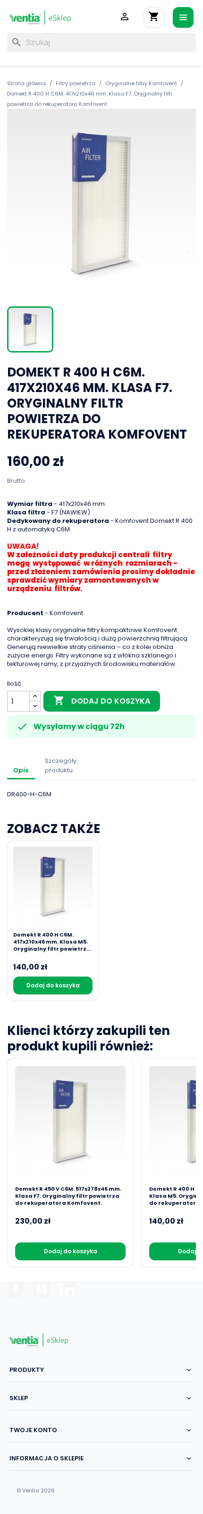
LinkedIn (67, 1289)
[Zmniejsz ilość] (35, 706)
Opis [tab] (21, 770)
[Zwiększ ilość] (35, 696)
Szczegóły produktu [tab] (60, 765)
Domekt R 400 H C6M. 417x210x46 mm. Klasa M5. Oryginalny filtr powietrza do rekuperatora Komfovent (52, 942)
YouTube (41, 1289)
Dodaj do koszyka (101, 700)
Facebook (15, 1289)
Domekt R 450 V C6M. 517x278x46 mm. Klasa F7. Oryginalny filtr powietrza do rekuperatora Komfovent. (68, 1196)
